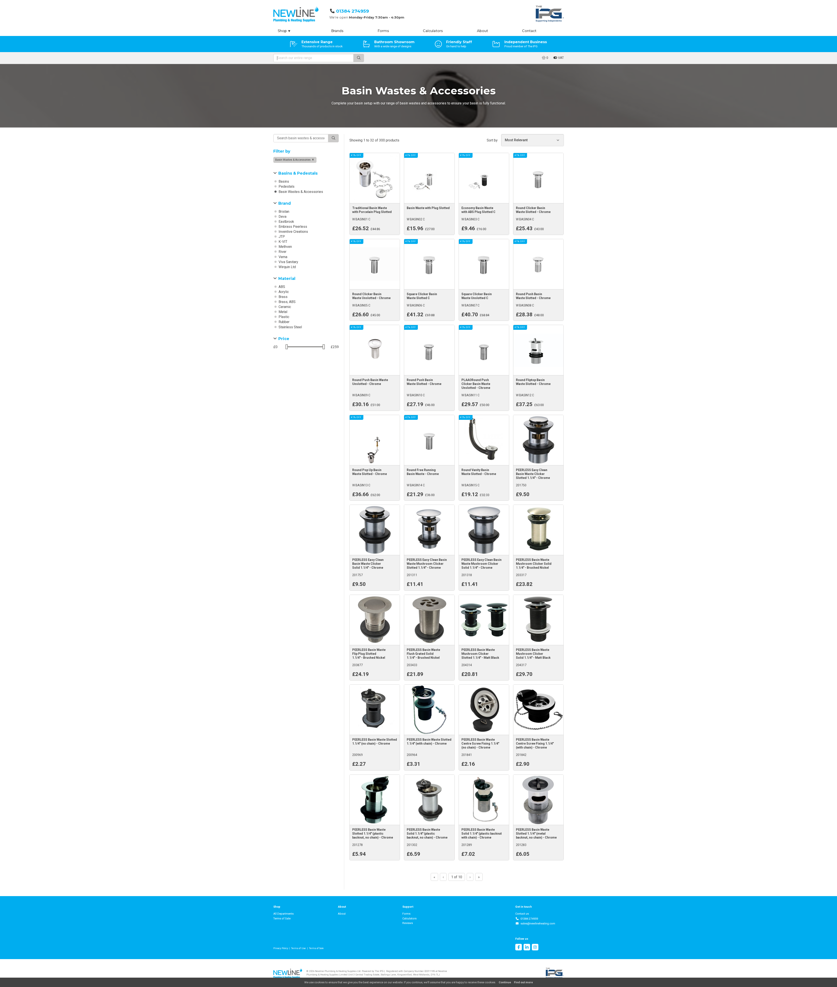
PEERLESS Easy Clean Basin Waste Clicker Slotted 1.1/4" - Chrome (533, 474)
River (282, 252)
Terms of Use (298, 948)
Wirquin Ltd (287, 267)
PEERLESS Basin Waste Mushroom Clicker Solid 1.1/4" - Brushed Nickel (533, 563)
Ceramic (284, 307)
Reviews (407, 923)
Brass (283, 297)
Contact (529, 31)
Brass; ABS (287, 302)
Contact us (522, 913)
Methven (285, 247)
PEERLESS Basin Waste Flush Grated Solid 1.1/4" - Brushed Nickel (423, 653)
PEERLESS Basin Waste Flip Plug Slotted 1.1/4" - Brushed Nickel (369, 653)
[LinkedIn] (527, 947)
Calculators (433, 31)
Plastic (283, 317)
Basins (283, 181)
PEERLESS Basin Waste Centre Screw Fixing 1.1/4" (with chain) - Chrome (535, 743)
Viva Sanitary (288, 262)
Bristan (283, 211)
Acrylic (283, 292)
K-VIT (282, 242)
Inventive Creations (293, 232)
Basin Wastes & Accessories (293, 159)
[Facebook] (518, 947)
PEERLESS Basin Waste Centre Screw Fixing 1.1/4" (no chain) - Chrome (480, 743)
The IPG (379, 971)
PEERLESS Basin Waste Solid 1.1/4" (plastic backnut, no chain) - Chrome (427, 833)
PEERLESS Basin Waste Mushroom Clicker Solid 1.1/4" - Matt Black (533, 653)
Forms (383, 31)
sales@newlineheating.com (537, 923)
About (482, 31)
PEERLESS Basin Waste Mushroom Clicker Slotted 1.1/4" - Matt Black (480, 653)
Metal (282, 312)
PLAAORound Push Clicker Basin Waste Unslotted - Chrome (475, 384)
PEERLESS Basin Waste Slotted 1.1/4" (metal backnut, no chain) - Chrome (536, 833)
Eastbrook (286, 222)
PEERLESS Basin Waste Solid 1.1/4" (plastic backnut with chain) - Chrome (481, 833)
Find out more (523, 982)
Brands (337, 31)
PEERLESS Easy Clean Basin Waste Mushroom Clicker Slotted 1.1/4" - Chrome (427, 563)
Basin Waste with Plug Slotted (428, 208)
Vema (282, 257)
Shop (284, 31)
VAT (560, 58)
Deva (282, 216)
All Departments (283, 913)
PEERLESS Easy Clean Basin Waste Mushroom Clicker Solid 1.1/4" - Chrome (481, 563)
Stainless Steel (290, 327)
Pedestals (286, 186)
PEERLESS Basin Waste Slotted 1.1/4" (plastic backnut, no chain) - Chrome (372, 833)
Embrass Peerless (292, 227)
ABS (281, 287)
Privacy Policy (280, 948)
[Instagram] (535, 947)
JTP (281, 237)
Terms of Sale (282, 918)
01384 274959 (352, 11)
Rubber (283, 322)
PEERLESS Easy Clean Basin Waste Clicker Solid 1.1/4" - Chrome (368, 563)
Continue (505, 982)
